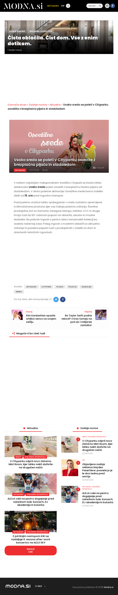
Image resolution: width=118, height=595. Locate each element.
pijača (60, 287)
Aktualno (55, 104)
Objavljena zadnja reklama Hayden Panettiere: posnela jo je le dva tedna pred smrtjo (97, 470)
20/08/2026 (87, 480)
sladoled (86, 287)
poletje (73, 287)
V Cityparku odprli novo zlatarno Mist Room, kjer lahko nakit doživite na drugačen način (31, 464)
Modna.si (108, 587)
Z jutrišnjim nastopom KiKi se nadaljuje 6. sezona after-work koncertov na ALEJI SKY (30, 539)
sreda (19, 292)
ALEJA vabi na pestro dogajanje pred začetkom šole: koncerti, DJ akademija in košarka (31, 502)
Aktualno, (87, 486)
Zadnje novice (38, 104)
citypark (46, 287)
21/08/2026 (87, 453)
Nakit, (85, 436)
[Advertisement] (59, 76)
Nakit (18, 457)
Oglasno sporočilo (35, 457)
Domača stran (17, 104)
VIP (83, 460)
